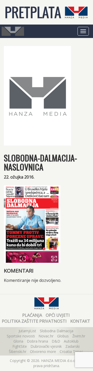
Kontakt (80, 321)
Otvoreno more (43, 351)
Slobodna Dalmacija (56, 330)
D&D (56, 341)
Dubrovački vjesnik (46, 346)
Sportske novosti (21, 336)
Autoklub (71, 341)
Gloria (18, 341)
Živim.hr (78, 336)
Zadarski (72, 346)
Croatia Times (71, 351)
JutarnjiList (27, 330)
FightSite (19, 346)
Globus (63, 336)
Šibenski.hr (17, 351)
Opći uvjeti (58, 315)
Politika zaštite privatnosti (34, 321)
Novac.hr (45, 336)
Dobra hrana (37, 341)
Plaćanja (32, 315)
